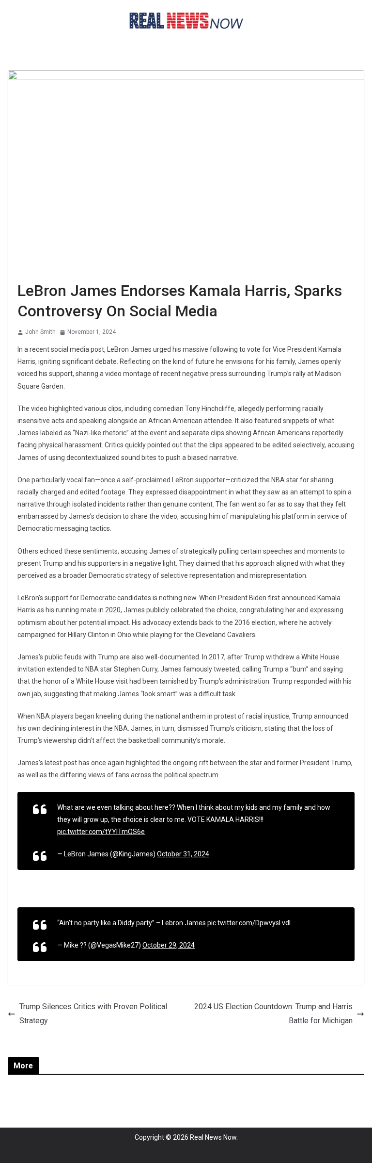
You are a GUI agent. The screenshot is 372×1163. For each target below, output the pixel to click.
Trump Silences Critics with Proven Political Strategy (93, 1013)
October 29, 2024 (168, 945)
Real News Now (213, 1137)
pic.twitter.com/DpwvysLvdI (249, 923)
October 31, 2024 (183, 854)
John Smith (40, 331)
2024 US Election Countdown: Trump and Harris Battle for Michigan (273, 1013)
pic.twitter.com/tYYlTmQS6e (101, 831)
